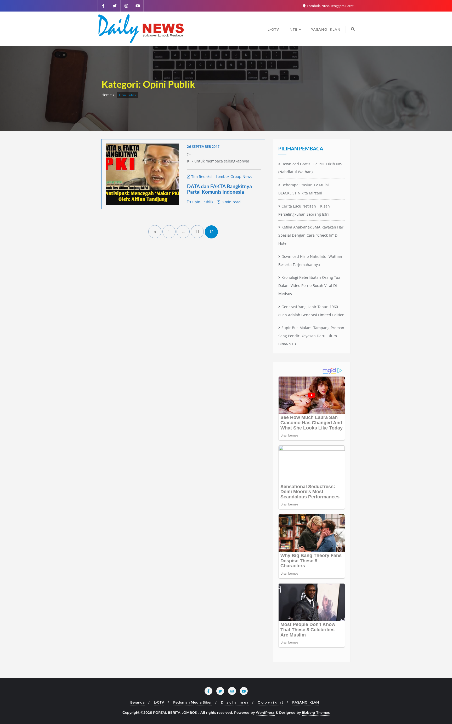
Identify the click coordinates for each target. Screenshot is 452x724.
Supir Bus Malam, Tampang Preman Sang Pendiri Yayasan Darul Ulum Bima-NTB (311, 335)
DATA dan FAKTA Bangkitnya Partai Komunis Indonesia (219, 189)
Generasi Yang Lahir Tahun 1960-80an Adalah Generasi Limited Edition (311, 310)
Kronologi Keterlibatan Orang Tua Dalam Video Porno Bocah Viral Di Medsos (309, 285)
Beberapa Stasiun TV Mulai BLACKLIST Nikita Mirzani (303, 188)
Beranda (137, 702)
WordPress (265, 712)
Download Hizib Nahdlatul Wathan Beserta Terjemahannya (310, 260)
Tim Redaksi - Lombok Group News (221, 176)
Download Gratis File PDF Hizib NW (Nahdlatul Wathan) (310, 168)
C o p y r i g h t (270, 702)
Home (106, 94)
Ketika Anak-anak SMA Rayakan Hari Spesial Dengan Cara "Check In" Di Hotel (311, 235)
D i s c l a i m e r (234, 702)
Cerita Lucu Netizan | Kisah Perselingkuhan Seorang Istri (304, 210)
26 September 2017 (203, 146)
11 (197, 231)
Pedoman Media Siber (192, 702)
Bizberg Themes (316, 712)
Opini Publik (202, 201)
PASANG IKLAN (305, 702)
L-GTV (159, 702)
